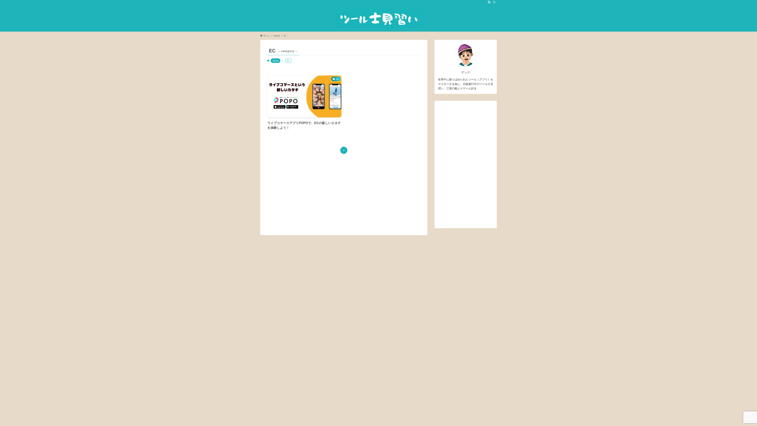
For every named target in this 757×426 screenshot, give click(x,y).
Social (275, 60)
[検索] (494, 2)
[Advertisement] (466, 163)
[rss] (489, 2)
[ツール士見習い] (378, 18)
